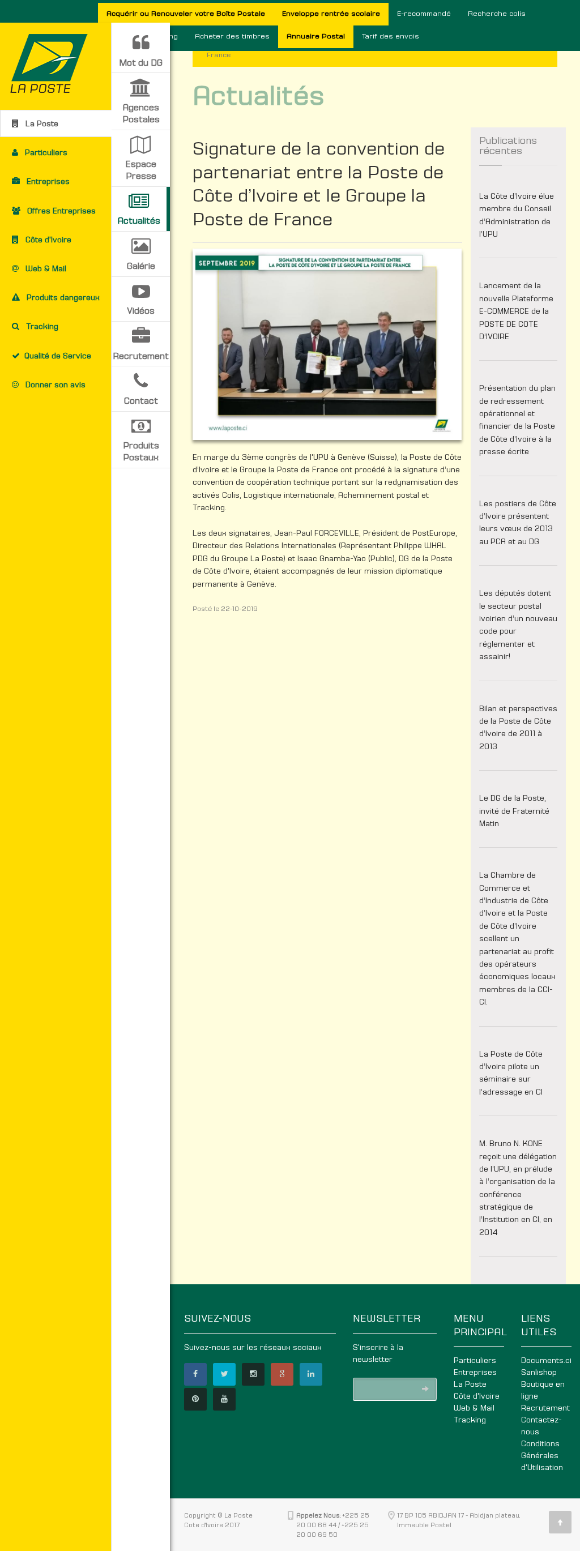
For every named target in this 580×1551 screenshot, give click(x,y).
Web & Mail (474, 1408)
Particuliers (475, 1361)
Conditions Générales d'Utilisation (542, 1456)
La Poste (470, 1384)
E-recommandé (424, 14)
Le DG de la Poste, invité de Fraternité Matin (514, 811)
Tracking (470, 1420)
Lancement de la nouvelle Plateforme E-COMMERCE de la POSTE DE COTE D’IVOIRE (516, 311)
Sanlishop (539, 1373)
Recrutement (545, 1408)
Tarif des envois (390, 36)
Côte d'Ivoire (477, 1396)
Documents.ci (546, 1361)
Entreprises (475, 1373)
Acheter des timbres (232, 36)
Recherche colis (497, 14)
